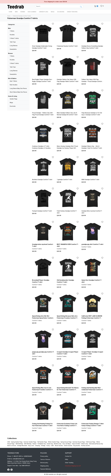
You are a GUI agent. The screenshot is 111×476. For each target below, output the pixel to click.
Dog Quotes (76, 445)
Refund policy (44, 462)
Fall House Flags (90, 442)
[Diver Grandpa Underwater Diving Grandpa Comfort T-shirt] (43, 33)
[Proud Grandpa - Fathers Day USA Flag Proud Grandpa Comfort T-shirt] (43, 100)
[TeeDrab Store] (15, 6)
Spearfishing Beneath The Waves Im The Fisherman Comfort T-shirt (68, 390)
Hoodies (12, 34)
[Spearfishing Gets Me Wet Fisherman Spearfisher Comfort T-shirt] (43, 303)
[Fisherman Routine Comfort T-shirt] (68, 33)
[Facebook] (8, 469)
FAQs (66, 459)
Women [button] (22, 12)
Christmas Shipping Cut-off (73, 466)
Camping (37, 445)
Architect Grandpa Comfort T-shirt (42, 179)
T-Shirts (12, 31)
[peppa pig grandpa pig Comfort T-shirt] (43, 339)
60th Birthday (27, 444)
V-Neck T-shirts (14, 38)
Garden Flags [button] (43, 12)
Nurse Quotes (59, 445)
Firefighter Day (42, 444)
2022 (8, 442)
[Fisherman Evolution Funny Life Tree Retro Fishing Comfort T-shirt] (68, 411)
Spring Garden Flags (17, 442)
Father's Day (84, 444)
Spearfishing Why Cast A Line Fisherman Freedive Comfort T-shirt (42, 390)
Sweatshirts (13, 49)
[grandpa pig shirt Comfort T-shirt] (93, 232)
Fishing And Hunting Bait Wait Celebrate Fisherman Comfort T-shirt (92, 390)
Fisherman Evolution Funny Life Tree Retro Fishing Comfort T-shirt (67, 425)
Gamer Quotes (68, 445)
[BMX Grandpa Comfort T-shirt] (93, 167)
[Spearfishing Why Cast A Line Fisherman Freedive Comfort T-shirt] (43, 375)
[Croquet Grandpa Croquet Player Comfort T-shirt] (68, 339)
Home (10, 12)
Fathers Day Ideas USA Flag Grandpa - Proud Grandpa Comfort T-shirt (92, 81)
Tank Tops (13, 42)
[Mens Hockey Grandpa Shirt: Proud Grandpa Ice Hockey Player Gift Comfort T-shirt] (68, 133)
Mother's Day (57, 444)
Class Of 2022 (76, 444)
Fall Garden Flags (42, 442)
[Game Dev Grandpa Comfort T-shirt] (93, 267)
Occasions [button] (60, 12)
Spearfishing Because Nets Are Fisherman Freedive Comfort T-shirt (67, 318)
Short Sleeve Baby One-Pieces (18, 92)
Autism (35, 444)
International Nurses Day (96, 444)
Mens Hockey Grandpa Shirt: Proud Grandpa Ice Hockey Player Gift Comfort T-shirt (67, 148)
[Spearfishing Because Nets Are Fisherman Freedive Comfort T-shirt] (68, 303)
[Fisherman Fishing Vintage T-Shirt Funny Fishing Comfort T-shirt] (93, 411)
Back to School (11, 445)
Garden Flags (13, 99)
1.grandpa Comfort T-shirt (64, 179)
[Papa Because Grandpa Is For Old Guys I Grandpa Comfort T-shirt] (93, 100)
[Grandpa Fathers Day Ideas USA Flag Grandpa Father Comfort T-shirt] (68, 67)
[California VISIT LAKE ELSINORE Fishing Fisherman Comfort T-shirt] (93, 303)
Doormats (13, 106)
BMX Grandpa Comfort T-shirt (90, 179)
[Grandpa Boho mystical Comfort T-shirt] (93, 198)
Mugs (52, 12)
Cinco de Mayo (66, 444)
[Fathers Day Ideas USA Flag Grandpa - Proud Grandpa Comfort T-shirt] (93, 67)
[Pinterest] (11, 469)
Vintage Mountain (22, 445)
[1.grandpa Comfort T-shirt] (68, 167)
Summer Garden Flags (30, 442)
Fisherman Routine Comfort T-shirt (67, 46)
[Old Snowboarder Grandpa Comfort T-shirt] (68, 267)
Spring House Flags (66, 442)
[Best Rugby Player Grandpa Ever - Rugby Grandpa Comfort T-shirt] (43, 67)
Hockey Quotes (85, 445)
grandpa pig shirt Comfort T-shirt (92, 244)
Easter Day (50, 444)
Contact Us (68, 456)
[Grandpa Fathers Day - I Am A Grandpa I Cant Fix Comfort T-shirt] (93, 133)
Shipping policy (44, 466)
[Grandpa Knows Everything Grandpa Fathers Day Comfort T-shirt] (93, 33)
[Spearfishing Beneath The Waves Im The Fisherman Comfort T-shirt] (68, 375)
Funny (48, 445)
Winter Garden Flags (53, 442)
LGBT (52, 445)
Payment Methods (45, 469)
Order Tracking (72, 12)
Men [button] (16, 12)
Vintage (43, 445)
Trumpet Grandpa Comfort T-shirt (42, 211)
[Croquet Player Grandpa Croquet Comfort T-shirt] (93, 339)
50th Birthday (19, 444)
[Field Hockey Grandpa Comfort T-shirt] (68, 198)
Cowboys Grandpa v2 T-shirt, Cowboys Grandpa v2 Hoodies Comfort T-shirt (41, 148)
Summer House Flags (79, 442)
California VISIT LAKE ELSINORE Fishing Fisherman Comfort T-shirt (92, 318)
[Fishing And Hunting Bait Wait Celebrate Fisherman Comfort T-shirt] (93, 375)
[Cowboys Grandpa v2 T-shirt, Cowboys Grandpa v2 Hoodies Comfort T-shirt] (43, 133)
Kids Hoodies (13, 85)
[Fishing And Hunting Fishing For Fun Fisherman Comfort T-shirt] (43, 411)
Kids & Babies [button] (32, 12)
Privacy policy (44, 456)
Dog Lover (31, 445)
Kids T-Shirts (13, 81)
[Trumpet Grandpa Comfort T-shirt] (43, 198)
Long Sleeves (13, 45)
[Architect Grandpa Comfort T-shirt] (43, 167)
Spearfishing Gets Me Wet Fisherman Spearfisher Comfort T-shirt (42, 318)
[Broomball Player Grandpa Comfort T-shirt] (43, 267)
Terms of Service (45, 459)
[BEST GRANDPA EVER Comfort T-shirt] (68, 232)
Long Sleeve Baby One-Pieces (18, 88)
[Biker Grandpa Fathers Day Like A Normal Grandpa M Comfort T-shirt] (68, 100)
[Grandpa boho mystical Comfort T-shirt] (43, 232)
